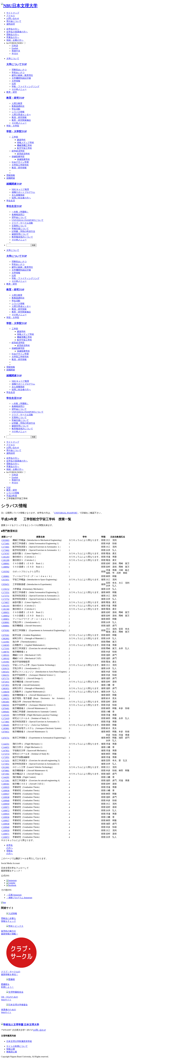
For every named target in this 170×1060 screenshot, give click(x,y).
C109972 (5, 810)
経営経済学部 (18, 151)
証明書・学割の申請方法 (23, 231)
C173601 (5, 547)
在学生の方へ (12, 29)
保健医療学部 (18, 156)
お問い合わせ (12, 18)
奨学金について (19, 217)
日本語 (15, 45)
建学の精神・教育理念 (22, 75)
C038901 (5, 622)
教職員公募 (11, 1052)
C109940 (5, 800)
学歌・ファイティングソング (25, 86)
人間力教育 (17, 103)
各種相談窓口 (18, 214)
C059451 (5, 584)
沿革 (14, 84)
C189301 (5, 784)
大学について (12, 58)
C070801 (5, 770)
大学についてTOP (16, 64)
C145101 (5, 715)
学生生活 (10, 200)
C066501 (5, 705)
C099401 (5, 712)
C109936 (5, 790)
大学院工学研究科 (20, 165)
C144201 (5, 777)
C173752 (5, 599)
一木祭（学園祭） (20, 212)
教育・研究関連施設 (21, 120)
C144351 (5, 744)
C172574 (5, 754)
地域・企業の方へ (14, 40)
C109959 (5, 804)
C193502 (5, 571)
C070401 (5, 708)
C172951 (5, 757)
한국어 (15, 53)
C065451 (5, 672)
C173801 (5, 722)
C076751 (5, 738)
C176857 (5, 602)
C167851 (5, 750)
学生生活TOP (14, 206)
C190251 (5, 698)
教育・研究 (11, 92)
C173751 (5, 596)
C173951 (5, 764)
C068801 (5, 626)
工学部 (15, 137)
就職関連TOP (14, 183)
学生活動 (16, 109)
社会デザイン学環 (20, 162)
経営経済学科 (23, 154)
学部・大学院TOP (16, 131)
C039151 (5, 668)
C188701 (5, 652)
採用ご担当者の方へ (21, 198)
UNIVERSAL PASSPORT (65, 513)
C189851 (5, 619)
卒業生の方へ (12, 37)
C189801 (5, 576)
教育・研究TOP (15, 97)
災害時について (19, 226)
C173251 (5, 760)
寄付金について (13, 21)
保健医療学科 (23, 159)
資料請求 (10, 24)
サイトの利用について (17, 1046)
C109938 (5, 797)
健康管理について (20, 234)
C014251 (5, 665)
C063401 (5, 702)
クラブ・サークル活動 (22, 223)
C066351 (5, 675)
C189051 (5, 612)
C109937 (5, 794)
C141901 (5, 642)
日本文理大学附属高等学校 (19, 1041)
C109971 (5, 807)
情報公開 (10, 1049)
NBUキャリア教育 (20, 189)
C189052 (5, 616)
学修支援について (20, 228)
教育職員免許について (22, 237)
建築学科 (21, 140)
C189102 (5, 658)
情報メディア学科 (25, 142)
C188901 (5, 563)
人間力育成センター (21, 114)
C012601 (5, 767)
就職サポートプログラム (23, 192)
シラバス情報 (18, 112)
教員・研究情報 (19, 117)
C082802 (5, 638)
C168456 (5, 692)
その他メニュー (19, 89)
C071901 (5, 774)
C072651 (5, 682)
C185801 (5, 728)
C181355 (5, 606)
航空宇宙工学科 (24, 148)
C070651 (5, 732)
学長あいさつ (18, 72)
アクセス (10, 16)
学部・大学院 (12, 126)
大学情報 (16, 81)
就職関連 (10, 178)
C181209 (5, 560)
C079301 (5, 635)
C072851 (5, 685)
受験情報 (10, 175)
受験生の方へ (12, 34)
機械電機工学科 (24, 145)
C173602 (5, 550)
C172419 (5, 718)
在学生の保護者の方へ (17, 32)
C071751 (5, 678)
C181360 (5, 609)
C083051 (5, 688)
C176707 (5, 553)
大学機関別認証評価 (21, 78)
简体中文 (16, 51)
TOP (8, 487)
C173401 (5, 543)
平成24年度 (11, 496)
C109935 (5, 787)
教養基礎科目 (18, 106)
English (15, 48)
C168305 (5, 645)
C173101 (5, 648)
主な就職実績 (18, 195)
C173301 (5, 780)
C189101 (5, 655)
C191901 (5, 662)
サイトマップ (12, 13)
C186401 (5, 725)
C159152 (5, 589)
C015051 (5, 580)
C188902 (5, 567)
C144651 (5, 747)
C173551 (5, 592)
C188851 (5, 695)
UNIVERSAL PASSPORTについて (27, 220)
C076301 (5, 630)
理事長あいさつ (19, 70)
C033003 (5, 540)
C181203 (5, 557)
